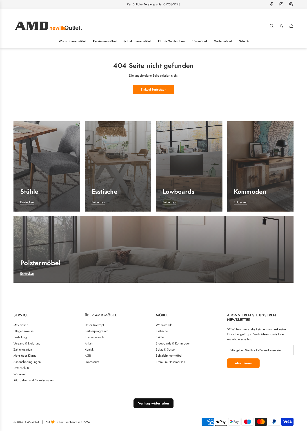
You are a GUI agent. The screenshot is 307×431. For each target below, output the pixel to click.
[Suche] (271, 26)
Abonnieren (243, 363)
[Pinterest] (291, 4)
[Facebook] (271, 4)
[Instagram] (281, 4)
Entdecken (27, 202)
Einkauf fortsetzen (153, 89)
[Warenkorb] (291, 26)
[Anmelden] (281, 26)
